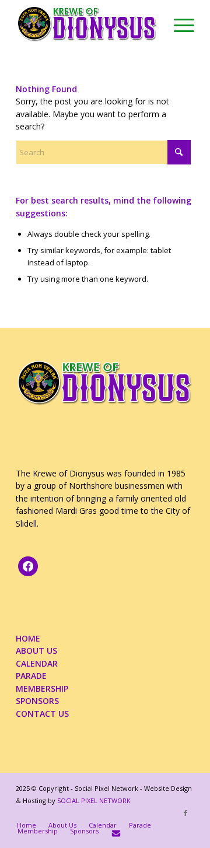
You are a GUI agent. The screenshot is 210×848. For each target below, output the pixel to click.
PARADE (31, 675)
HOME (28, 638)
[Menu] (178, 23)
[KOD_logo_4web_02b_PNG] (87, 23)
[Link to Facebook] (185, 813)
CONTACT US (42, 713)
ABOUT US (36, 650)
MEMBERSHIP (42, 688)
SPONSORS (37, 700)
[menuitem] (178, 23)
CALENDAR (37, 663)
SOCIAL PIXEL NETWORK (94, 800)
